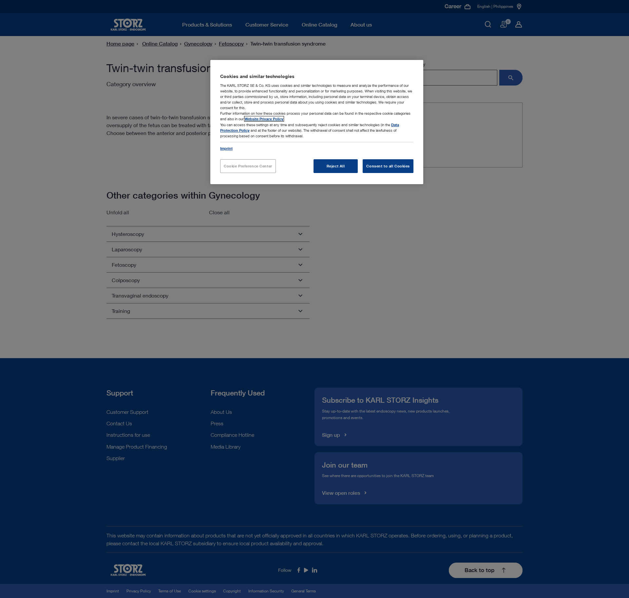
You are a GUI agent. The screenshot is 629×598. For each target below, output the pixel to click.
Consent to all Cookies (388, 166)
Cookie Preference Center (248, 166)
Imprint (226, 148)
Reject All (336, 166)
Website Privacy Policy (264, 119)
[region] (316, 122)
